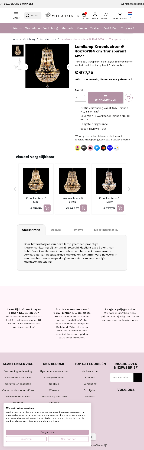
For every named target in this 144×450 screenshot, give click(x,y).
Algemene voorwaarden (54, 371)
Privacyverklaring (54, 377)
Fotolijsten (90, 390)
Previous (26, 66)
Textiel (95, 28)
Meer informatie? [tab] (106, 229)
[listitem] (36, 189)
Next (68, 66)
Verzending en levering (18, 371)
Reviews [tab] (77, 229)
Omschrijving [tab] (31, 229)
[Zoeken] (27, 15)
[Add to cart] (47, 208)
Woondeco (32, 28)
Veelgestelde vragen (18, 396)
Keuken (82, 28)
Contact (18, 402)
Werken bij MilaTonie (54, 396)
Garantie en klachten (18, 383)
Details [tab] (56, 229)
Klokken (90, 377)
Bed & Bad (110, 28)
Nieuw (17, 28)
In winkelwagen (105, 97)
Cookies (54, 383)
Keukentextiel (90, 371)
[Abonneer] (138, 377)
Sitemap (54, 402)
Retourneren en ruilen (18, 377)
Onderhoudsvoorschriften (18, 390)
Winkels (54, 390)
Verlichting (50, 28)
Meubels (67, 28)
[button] (95, 15)
